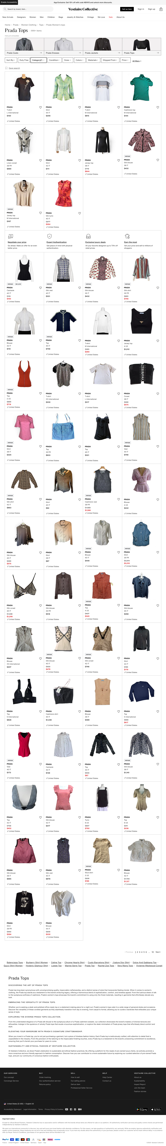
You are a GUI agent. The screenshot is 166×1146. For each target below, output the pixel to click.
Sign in (141, 9)
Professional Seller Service (81, 1088)
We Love (101, 17)
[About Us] (126, 17)
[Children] (57, 17)
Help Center (107, 1077)
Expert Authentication (57, 242)
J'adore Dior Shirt (121, 962)
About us (137, 1077)
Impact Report (140, 1084)
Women (33, 17)
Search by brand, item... (17, 9)
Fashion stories (140, 1091)
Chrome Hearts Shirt (75, 962)
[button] (161, 9)
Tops (41, 24)
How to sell (75, 1077)
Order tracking (45, 1077)
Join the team (139, 1088)
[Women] (38, 17)
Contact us (106, 1081)
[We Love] (107, 17)
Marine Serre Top (73, 965)
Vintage (90, 17)
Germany (33, 1143)
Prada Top (90, 965)
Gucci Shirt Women (13, 965)
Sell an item (127, 9)
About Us (120, 17)
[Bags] (65, 17)
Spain (40, 1143)
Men (42, 17)
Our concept (9, 1077)
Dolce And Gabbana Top (145, 962)
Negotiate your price (17, 242)
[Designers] (28, 17)
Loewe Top (56, 965)
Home (7, 24)
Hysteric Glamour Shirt (37, 965)
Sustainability (139, 1081)
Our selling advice (78, 1081)
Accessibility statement (12, 1109)
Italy (45, 1143)
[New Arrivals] (15, 17)
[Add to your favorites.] (40, 107)
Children (51, 17)
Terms (40, 1109)
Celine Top (56, 962)
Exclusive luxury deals (95, 242)
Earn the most (130, 242)
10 (153, 952)
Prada (15, 24)
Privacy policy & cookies (54, 1109)
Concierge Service (11, 1081)
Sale (111, 17)
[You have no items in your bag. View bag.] (161, 9)
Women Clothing (28, 24)
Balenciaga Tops (15, 962)
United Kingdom (14, 1143)
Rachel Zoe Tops (106, 965)
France (4, 1143)
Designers (21, 17)
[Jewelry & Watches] (85, 17)
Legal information (29, 1109)
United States (24, 1143)
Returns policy (45, 1084)
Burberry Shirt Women (37, 962)
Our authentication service (49, 1081)
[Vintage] (96, 17)
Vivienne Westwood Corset (149, 965)
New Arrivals (7, 17)
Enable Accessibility (9, 2)
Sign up (151, 9)
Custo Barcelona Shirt (98, 962)
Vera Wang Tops (125, 965)
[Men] (46, 17)
